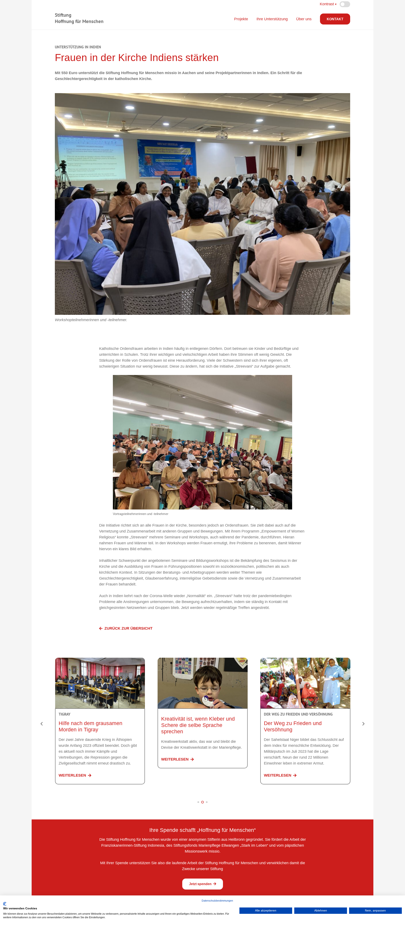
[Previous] (42, 723)
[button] (198, 802)
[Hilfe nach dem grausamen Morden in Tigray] (100, 661)
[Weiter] (363, 723)
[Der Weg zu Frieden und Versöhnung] (305, 661)
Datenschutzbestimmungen (217, 900)
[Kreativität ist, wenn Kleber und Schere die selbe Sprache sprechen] (203, 661)
